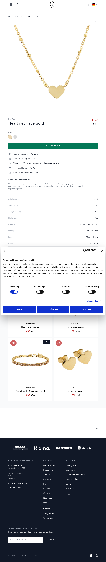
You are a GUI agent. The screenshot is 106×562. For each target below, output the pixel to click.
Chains (46, 508)
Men (45, 502)
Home (11, 16)
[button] (53, 417)
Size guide (70, 470)
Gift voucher (49, 518)
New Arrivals (49, 465)
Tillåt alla (87, 309)
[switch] (40, 292)
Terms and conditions (76, 474)
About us (70, 488)
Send (51, 539)
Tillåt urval (53, 309)
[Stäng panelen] (102, 251)
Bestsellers (48, 470)
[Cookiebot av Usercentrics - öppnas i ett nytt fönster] (85, 251)
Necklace (21, 16)
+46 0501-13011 (16, 487)
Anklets (46, 474)
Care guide (71, 465)
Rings (45, 484)
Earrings (47, 479)
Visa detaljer (92, 301)
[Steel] (15, 137)
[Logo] (53, 4)
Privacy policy (72, 479)
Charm (46, 493)
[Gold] (10, 137)
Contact (69, 484)
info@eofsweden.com (18, 483)
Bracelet (47, 488)
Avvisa (19, 309)
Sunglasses (48, 513)
